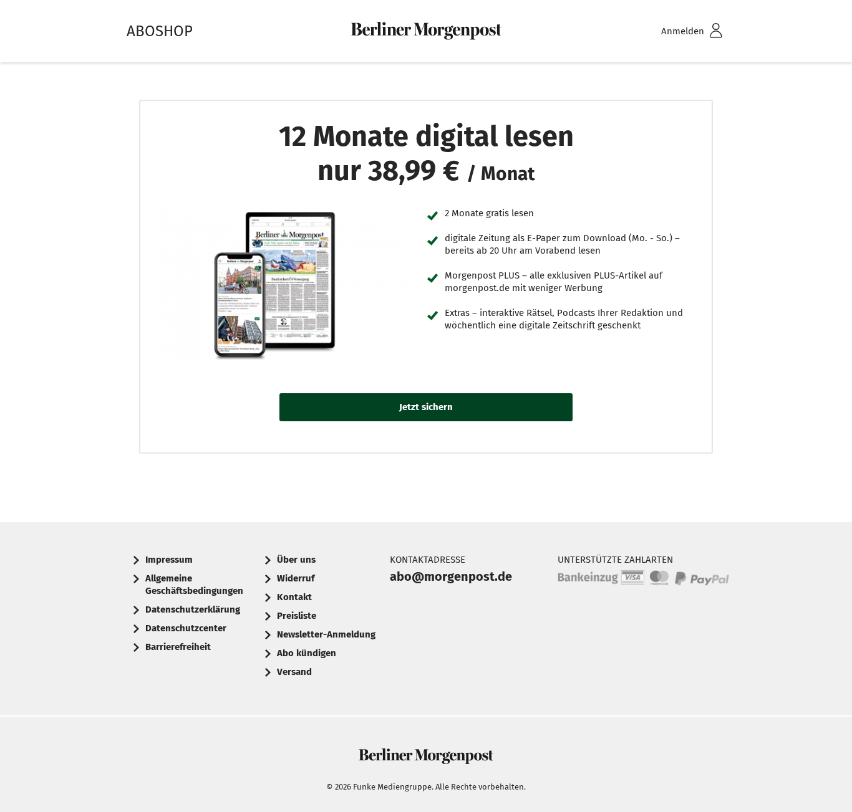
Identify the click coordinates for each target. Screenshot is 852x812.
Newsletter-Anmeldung (326, 634)
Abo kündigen (306, 653)
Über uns (296, 559)
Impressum (169, 559)
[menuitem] (675, 31)
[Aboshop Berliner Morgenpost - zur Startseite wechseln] (426, 31)
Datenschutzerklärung (192, 609)
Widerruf (295, 578)
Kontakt (294, 597)
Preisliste (296, 615)
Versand (294, 671)
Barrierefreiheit (178, 646)
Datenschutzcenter (185, 628)
